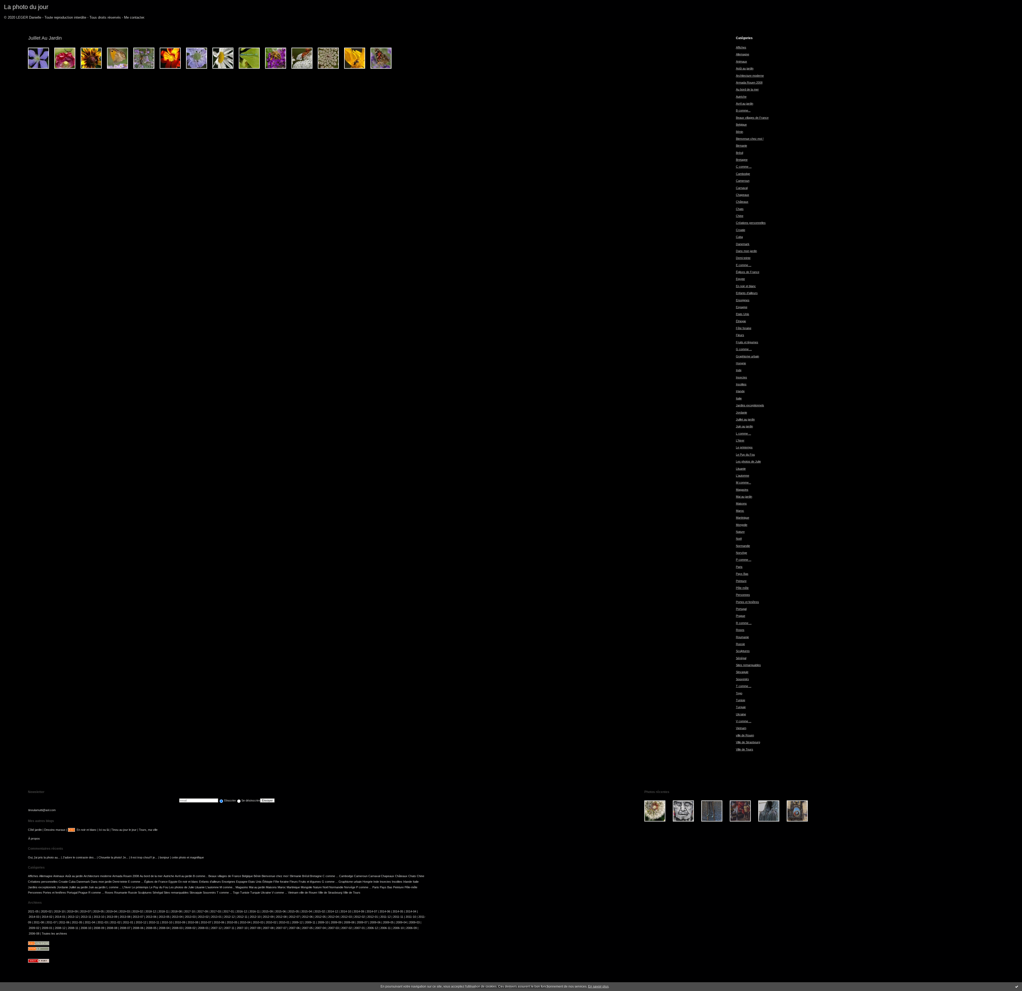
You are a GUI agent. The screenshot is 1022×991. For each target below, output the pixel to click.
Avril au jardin (744, 103)
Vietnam (741, 728)
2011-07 (51, 922)
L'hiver (740, 440)
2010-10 (167, 922)
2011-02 (115, 922)
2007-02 (346, 928)
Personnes (743, 594)
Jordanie (741, 412)
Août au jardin (744, 68)
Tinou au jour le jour (124, 829)
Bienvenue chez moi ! (750, 138)
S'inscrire (230, 800)
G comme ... (744, 349)
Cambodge (743, 173)
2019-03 (124, 911)
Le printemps (744, 447)
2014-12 (332, 911)
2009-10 (323, 922)
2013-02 (203, 916)
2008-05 (151, 928)
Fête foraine (743, 328)
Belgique (741, 124)
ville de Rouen (745, 735)
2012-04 (333, 916)
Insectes (741, 377)
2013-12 (73, 916)
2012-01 (372, 916)
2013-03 (190, 916)
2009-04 (401, 922)
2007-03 (333, 928)
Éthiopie (741, 321)
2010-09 (180, 922)
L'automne (742, 475)
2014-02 (47, 916)
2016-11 (254, 911)
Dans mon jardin (746, 251)
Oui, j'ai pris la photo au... (44, 857)
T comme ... (743, 686)
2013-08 (125, 916)
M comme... (743, 482)
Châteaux (742, 201)
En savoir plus (598, 986)
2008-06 (138, 928)
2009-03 (414, 922)
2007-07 (281, 928)
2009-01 (47, 928)
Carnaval (742, 187)
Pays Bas (742, 573)
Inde (738, 370)
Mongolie (741, 524)
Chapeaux (742, 194)
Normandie (743, 545)
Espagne (741, 307)
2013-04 (177, 916)
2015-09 (267, 911)
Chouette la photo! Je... (113, 857)
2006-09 (411, 928)
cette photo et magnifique (188, 857)
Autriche (741, 96)
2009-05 (388, 922)
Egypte (740, 278)
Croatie (740, 230)
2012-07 (294, 916)
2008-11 (73, 928)
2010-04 (245, 922)
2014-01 (60, 916)
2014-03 (34, 916)
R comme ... (744, 623)
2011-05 (77, 922)
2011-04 (90, 922)
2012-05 (320, 916)
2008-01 (203, 928)
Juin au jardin (744, 426)
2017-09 (202, 911)
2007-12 (216, 928)
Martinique (742, 517)
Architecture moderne (750, 75)
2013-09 (112, 916)
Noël (739, 538)
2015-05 (293, 911)
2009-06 (375, 922)
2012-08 (281, 916)
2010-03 (258, 922)
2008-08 (112, 928)
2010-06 (219, 922)
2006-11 (385, 928)
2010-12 (141, 922)
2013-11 (86, 916)
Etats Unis (742, 314)
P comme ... (743, 559)
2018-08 (176, 911)
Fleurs (740, 335)
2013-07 (138, 916)
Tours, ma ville (148, 829)
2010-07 (206, 922)
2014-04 (411, 911)
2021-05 (33, 911)
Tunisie (740, 700)
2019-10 (59, 911)
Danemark (742, 244)
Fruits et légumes (747, 342)
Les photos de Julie (748, 461)
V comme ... (743, 721)
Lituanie (741, 468)
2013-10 (99, 916)
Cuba (739, 236)
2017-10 (189, 911)
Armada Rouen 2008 (749, 82)
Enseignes (742, 300)
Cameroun (742, 180)
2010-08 (193, 922)
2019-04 (111, 911)
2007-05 (307, 928)
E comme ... (743, 265)
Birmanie (741, 145)
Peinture (741, 581)
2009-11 (310, 922)
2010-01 (284, 922)
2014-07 (371, 911)
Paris (739, 566)
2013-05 (164, 916)
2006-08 (34, 933)
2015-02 (319, 911)
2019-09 (72, 911)
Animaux (741, 61)
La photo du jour (26, 6)
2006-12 (372, 928)
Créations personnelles (751, 222)
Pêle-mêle (742, 587)
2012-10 (255, 916)
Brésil (739, 152)
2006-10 (398, 928)
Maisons (741, 503)
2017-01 (228, 911)
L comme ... (743, 433)
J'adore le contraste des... (79, 857)
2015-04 (306, 911)
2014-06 (385, 911)
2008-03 (177, 928)
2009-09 (336, 922)
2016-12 (241, 911)
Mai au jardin (744, 496)
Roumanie (742, 637)
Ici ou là (104, 829)
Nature (740, 531)
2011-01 (128, 922)
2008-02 (190, 928)
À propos (34, 838)
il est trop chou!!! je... (144, 857)
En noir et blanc (746, 286)
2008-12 (60, 928)
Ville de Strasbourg (748, 742)
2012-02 (359, 916)
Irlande (740, 391)
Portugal (741, 608)
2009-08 (349, 922)
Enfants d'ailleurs (747, 293)
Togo (739, 693)
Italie (739, 398)
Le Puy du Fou (745, 454)
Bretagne (742, 159)
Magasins (742, 489)
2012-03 (346, 916)
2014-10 (345, 911)
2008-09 (99, 928)
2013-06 (151, 916)
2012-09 (268, 916)
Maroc (740, 510)
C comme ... (744, 166)
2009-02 (34, 928)
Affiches (741, 47)
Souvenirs (742, 679)
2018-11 (163, 911)
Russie (740, 644)
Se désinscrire (250, 800)
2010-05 (232, 922)
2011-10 (411, 916)
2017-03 (215, 911)
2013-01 (216, 916)
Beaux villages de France (752, 117)
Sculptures (743, 651)
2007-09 (255, 928)
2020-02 (46, 911)
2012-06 (307, 916)
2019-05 (98, 911)
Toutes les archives (54, 933)
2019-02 (137, 911)
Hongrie (741, 363)
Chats (740, 208)
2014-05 (398, 911)
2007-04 (320, 928)
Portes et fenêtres (747, 602)
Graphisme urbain (747, 356)
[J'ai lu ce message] (1017, 986)
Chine (739, 215)
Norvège (741, 552)
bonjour (164, 857)
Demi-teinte (743, 257)
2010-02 (271, 922)
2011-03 (102, 922)
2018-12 (150, 911)
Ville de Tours (744, 749)
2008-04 (164, 928)
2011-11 (398, 916)
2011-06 (64, 922)
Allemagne (742, 54)
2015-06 (280, 911)
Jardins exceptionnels (750, 405)
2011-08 (39, 922)
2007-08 (268, 928)
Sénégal (741, 658)
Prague (740, 615)
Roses (740, 629)
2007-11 (229, 928)
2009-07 (362, 922)
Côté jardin (35, 829)
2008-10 (86, 928)
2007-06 (294, 928)
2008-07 (125, 928)
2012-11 (242, 916)
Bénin (739, 131)
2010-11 (154, 922)
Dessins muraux (54, 829)
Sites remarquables (748, 665)
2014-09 (358, 911)
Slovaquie (742, 672)
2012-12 (229, 916)
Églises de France (747, 272)
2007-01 (359, 928)
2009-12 (297, 922)
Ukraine (741, 714)
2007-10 (242, 928)
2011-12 (385, 916)
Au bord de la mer (747, 89)
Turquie (741, 707)
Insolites (741, 384)
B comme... (743, 110)
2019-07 (85, 911)
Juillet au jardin (745, 419)
